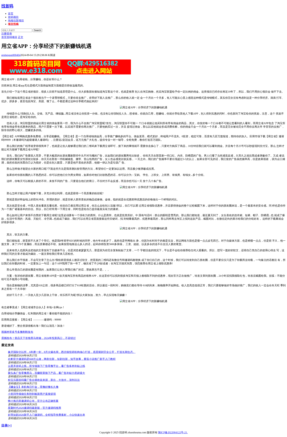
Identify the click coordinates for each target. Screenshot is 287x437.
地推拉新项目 (16, 20)
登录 (9, 33)
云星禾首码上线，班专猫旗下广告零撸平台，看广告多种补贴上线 (46, 366)
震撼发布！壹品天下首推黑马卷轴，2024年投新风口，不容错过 (38, 338)
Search (37, 30)
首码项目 (13, 17)
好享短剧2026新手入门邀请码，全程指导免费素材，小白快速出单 (46, 414)
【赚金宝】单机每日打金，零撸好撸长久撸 (33, 386)
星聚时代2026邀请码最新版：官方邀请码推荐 (34, 407)
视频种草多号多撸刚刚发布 (17, 331)
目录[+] (6, 425)
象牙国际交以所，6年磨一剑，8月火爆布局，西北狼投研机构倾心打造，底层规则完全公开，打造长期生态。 (72, 352)
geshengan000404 (10, 55)
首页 (10, 13)
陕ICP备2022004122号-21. (173, 432)
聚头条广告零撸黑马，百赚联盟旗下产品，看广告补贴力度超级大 (46, 373)
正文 (20, 37)
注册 (4, 33)
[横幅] (66, 73)
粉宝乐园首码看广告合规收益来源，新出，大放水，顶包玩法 (44, 380)
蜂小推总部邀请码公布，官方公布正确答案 (33, 400)
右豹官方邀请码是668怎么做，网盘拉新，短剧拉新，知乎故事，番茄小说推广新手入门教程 (62, 359)
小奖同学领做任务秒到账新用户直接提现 (32, 393)
